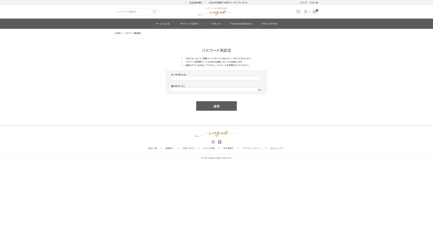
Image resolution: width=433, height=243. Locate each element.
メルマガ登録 (209, 148)
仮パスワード (178, 86)
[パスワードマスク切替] (259, 90)
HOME (118, 33)
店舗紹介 (169, 148)
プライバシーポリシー (252, 148)
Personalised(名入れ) (240, 23)
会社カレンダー (277, 148)
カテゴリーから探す (189, 23)
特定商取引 (228, 148)
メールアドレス (179, 74)
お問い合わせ (188, 148)
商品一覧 (153, 148)
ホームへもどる (163, 23)
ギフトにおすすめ (269, 23)
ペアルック (215, 23)
